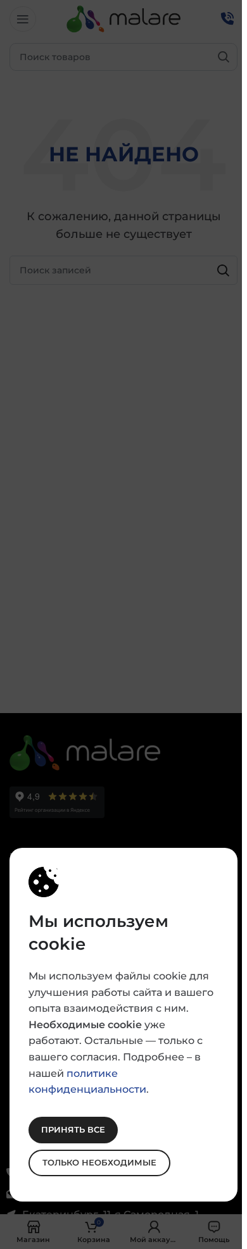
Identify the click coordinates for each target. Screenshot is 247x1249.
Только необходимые (99, 1162)
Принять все (73, 1129)
